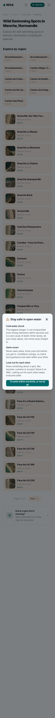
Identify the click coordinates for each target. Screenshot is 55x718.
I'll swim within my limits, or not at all (27, 383)
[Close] (46, 319)
